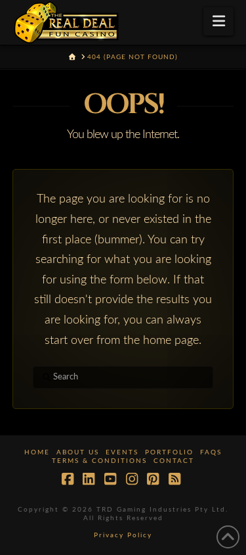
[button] (218, 21)
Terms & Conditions (99, 461)
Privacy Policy (123, 535)
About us (77, 452)
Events (122, 452)
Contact (174, 461)
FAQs (211, 452)
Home (37, 452)
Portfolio (169, 452)
